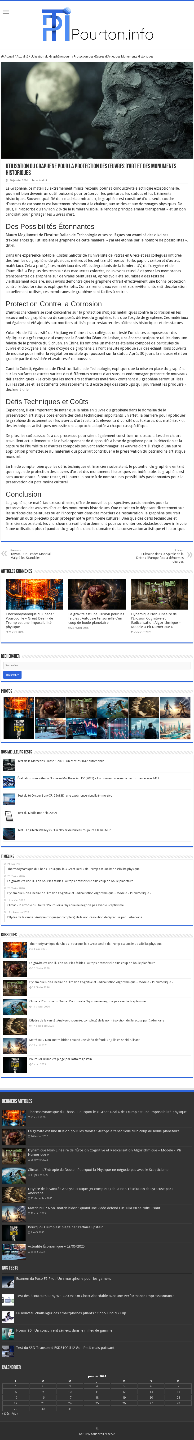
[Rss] (97, 1428)
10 (69, 1392)
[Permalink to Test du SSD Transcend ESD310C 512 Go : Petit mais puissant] (8, 1351)
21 (178, 1397)
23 (42, 1403)
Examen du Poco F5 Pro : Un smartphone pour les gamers (63, 1278)
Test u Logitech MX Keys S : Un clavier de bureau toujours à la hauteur (64, 830)
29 (15, 1409)
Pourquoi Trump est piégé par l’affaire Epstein (60, 1059)
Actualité (22, 56)
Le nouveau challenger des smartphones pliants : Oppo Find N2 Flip (71, 1313)
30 (42, 1409)
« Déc (5, 1413)
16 (42, 1397)
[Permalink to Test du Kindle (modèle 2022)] (9, 816)
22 (15, 1403)
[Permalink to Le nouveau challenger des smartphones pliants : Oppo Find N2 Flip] (8, 1317)
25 (97, 1403)
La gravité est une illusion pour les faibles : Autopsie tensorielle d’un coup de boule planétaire (96, 618)
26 (124, 1403)
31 (69, 1409)
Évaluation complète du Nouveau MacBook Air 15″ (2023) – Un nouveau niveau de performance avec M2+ (88, 778)
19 (124, 1397)
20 (151, 1397)
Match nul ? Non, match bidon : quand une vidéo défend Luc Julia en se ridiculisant (84, 1040)
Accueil (9, 56)
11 (97, 1392)
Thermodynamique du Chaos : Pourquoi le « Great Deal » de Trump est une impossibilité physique (30, 620)
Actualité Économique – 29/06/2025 (56, 1246)
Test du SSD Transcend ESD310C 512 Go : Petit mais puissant (65, 1348)
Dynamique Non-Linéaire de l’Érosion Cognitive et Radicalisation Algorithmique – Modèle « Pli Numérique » (156, 620)
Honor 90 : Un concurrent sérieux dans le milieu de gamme (64, 1330)
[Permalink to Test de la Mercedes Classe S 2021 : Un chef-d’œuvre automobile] (9, 764)
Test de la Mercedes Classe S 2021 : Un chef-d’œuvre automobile (61, 761)
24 (69, 1403)
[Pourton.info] (97, 24)
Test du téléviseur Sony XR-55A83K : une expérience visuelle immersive (65, 795)
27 (151, 1403)
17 (69, 1397)
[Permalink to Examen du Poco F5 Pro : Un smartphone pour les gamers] (8, 1282)
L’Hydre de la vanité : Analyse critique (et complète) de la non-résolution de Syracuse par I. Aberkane (96, 1020)
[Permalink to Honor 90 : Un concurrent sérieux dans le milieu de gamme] (8, 1334)
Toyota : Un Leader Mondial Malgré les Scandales (30, 554)
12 (124, 1392)
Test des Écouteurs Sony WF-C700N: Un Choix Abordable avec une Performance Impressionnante (95, 1296)
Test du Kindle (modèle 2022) (37, 813)
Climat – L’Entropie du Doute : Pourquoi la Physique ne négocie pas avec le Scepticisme (87, 1001)
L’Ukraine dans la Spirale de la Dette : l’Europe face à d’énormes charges (160, 556)
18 (97, 1397)
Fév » (15, 1413)
